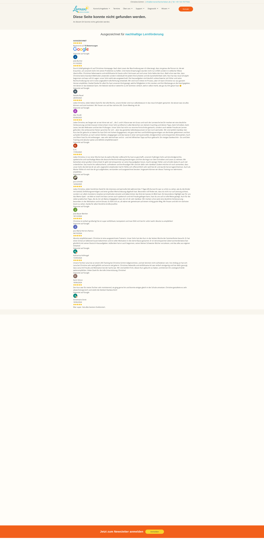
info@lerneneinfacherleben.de (158, 2)
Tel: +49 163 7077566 (181, 2)
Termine (116, 8)
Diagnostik (152, 8)
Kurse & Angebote (100, 8)
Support (139, 8)
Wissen (164, 8)
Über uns (126, 8)
